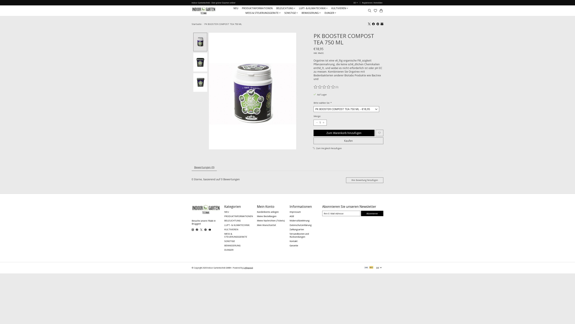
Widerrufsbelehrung (300, 220)
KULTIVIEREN (231, 229)
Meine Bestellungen (266, 216)
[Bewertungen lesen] (324, 87)
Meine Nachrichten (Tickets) (271, 220)
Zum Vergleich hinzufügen (329, 148)
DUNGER (228, 249)
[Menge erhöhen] (323, 122)
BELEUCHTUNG (232, 220)
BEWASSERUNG (232, 245)
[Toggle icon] (369, 10)
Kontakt (294, 241)
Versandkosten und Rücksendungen (299, 235)
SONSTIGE (229, 241)
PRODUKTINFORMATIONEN (257, 8)
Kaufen (348, 140)
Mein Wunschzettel (266, 225)
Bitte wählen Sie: (323, 102)
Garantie (294, 245)
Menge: (317, 116)
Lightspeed (248, 268)
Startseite (197, 24)
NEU (235, 8)
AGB (292, 216)
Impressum (295, 211)
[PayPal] (371, 267)
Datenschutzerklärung (301, 225)
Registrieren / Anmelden (372, 3)
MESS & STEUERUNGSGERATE (235, 235)
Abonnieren (372, 213)
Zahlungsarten (297, 229)
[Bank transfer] (366, 267)
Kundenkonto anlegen (268, 211)
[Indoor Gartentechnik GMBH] (204, 10)
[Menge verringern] (317, 122)
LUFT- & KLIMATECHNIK (236, 225)
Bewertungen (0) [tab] (204, 167)
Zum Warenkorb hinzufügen (343, 133)
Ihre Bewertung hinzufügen (364, 180)
